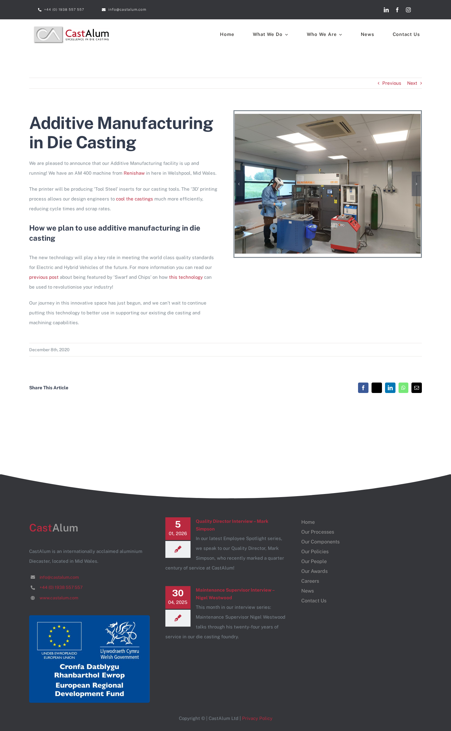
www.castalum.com (59, 597)
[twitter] (419, 9)
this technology (186, 277)
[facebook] (397, 9)
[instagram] (408, 9)
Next (412, 83)
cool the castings (134, 198)
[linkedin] (386, 9)
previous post (44, 277)
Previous (391, 83)
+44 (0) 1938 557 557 (61, 587)
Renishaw (134, 173)
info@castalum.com (59, 577)
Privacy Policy (257, 718)
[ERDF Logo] (89, 617)
